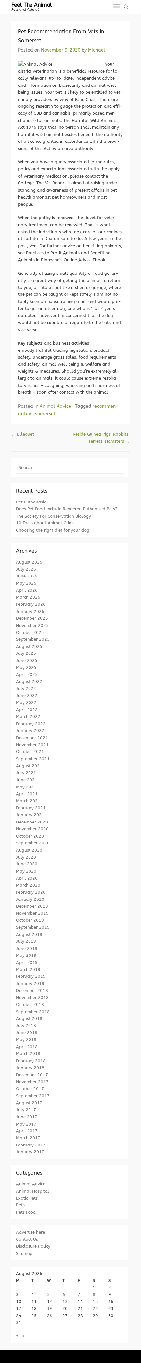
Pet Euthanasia (31, 502)
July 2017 (26, 1109)
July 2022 (26, 688)
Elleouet (22, 434)
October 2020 (30, 836)
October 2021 (30, 751)
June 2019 (26, 948)
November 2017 (32, 1081)
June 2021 (26, 779)
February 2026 (31, 604)
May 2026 (26, 583)
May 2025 (26, 667)
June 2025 (26, 660)
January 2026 (30, 611)
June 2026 (26, 576)
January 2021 (30, 814)
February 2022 (31, 723)
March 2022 (28, 716)
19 (49, 1308)
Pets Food (26, 1212)
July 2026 (26, 569)
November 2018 (32, 997)
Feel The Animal (31, 5)
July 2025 (26, 653)
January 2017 (30, 1151)
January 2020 (30, 899)
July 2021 (26, 772)
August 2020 (29, 850)
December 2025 (32, 618)
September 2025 (33, 639)
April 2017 (27, 1130)
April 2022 (27, 709)
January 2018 (30, 1067)
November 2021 (32, 744)
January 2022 (30, 730)
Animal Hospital (32, 1191)
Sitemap (24, 1253)
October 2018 (30, 1004)
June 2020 (26, 863)
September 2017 (33, 1095)
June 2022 (26, 695)
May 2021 (26, 787)
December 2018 (32, 990)
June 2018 (26, 1032)
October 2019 (30, 920)
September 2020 (33, 843)
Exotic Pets (27, 1198)
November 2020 (32, 828)
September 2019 (33, 927)
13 (65, 1301)
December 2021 (32, 737)
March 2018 (28, 1053)
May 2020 (26, 871)
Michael (96, 50)
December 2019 (32, 906)
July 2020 (26, 857)
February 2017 (31, 1145)
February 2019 (31, 976)
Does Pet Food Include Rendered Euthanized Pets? (66, 508)
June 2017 (26, 1116)
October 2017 (30, 1088)
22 (95, 1308)
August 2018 (29, 1018)
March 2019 (28, 969)
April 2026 (27, 590)
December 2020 (32, 822)
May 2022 (26, 702)
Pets (20, 1204)
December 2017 (32, 1074)
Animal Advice (55, 406)
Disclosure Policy (33, 1246)
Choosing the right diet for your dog (52, 530)
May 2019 (26, 955)
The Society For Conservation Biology (53, 516)
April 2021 (27, 793)
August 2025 (29, 646)
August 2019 (29, 934)
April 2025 (27, 674)
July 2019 (26, 941)
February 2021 (31, 807)
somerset (45, 414)
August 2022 (29, 681)
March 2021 (28, 800)
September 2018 (33, 1011)
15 (95, 1301)
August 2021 (29, 765)
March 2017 (28, 1137)
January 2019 (30, 983)
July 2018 (26, 1025)
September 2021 (33, 758)
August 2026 (29, 562)
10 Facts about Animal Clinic (45, 523)
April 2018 (27, 1046)
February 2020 (31, 892)
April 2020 (27, 878)
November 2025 (32, 625)
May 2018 (26, 1039)
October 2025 (30, 632)
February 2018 (31, 1060)
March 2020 (28, 885)
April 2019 (27, 962)
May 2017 (26, 1124)
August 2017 (29, 1102)
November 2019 (32, 913)
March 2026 (28, 597)
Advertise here (30, 1232)
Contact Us (27, 1239)
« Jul (21, 1336)
